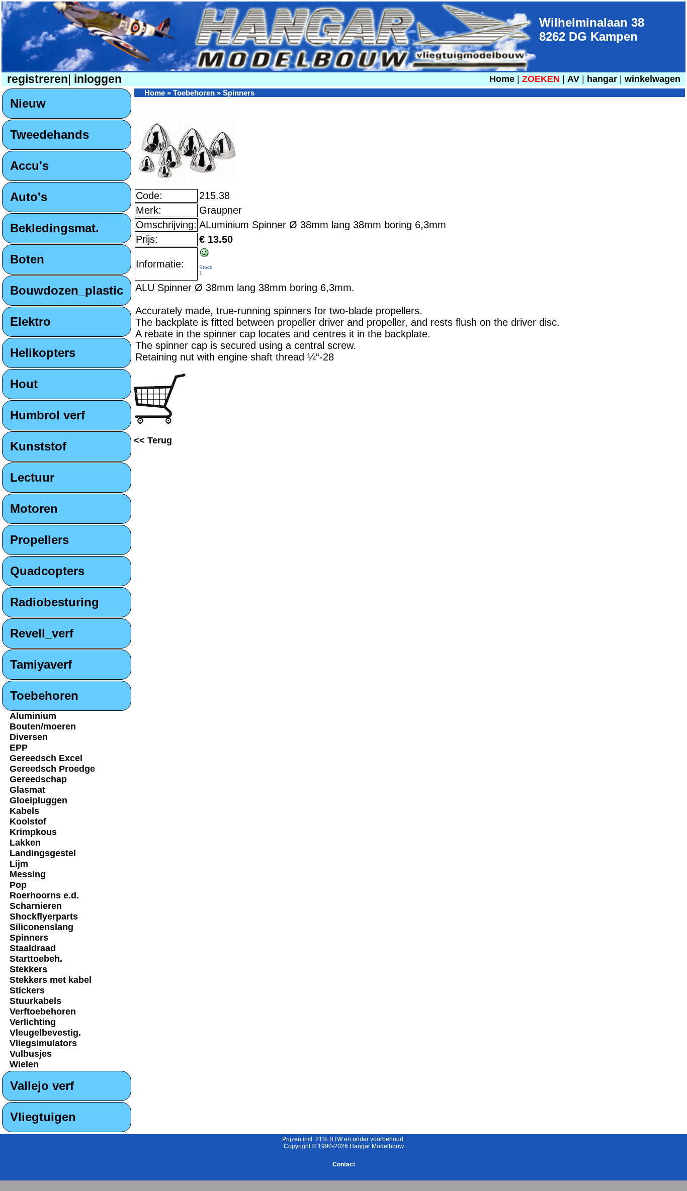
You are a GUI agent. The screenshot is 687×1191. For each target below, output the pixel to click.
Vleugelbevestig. (45, 1033)
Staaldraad (33, 948)
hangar (602, 79)
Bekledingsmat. (54, 228)
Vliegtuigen (43, 1117)
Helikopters (42, 352)
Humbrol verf (47, 415)
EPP (19, 748)
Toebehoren (44, 695)
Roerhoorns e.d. (44, 895)
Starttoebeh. (36, 959)
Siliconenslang (41, 927)
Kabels (24, 811)
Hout (24, 384)
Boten (27, 259)
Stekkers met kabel (51, 980)
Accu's (29, 165)
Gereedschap (38, 779)
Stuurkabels (35, 1001)
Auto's (28, 197)
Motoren (34, 508)
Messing (28, 874)
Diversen (29, 737)
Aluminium (33, 716)
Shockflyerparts (44, 916)
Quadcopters (47, 571)
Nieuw (28, 103)
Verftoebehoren (43, 1011)
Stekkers (28, 969)
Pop (18, 885)
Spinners (29, 938)
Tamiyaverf (41, 664)
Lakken (25, 843)
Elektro (30, 321)
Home (501, 79)
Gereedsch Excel (46, 758)
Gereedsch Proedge (52, 769)
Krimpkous (33, 832)
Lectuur (32, 477)
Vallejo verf (42, 1085)
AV (574, 79)
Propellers (39, 539)
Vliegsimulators (43, 1043)
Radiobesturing (54, 602)
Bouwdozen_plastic (66, 290)
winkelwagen (652, 79)
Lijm (19, 864)
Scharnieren (36, 906)
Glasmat (27, 790)
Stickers (27, 990)
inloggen (96, 79)
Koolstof (28, 821)
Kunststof (38, 446)
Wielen (24, 1064)
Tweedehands (49, 134)
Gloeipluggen (38, 800)
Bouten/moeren (43, 726)
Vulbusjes (31, 1054)
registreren (36, 79)
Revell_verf (41, 633)
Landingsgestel (43, 853)
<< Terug (153, 440)
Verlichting (33, 1022)
